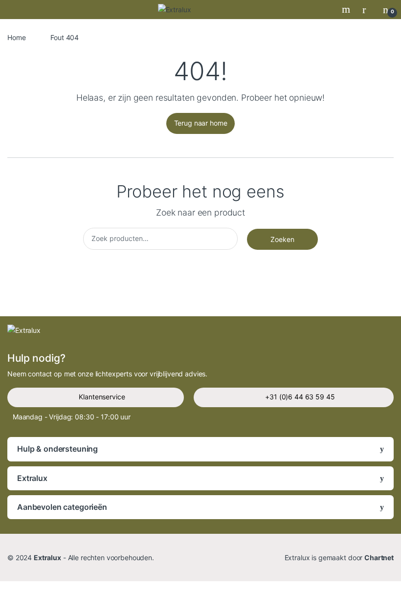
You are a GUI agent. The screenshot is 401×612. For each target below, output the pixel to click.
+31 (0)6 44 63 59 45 (299, 397)
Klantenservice (102, 397)
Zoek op (347, 9)
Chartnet (379, 557)
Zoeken (282, 239)
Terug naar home (200, 123)
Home (16, 37)
